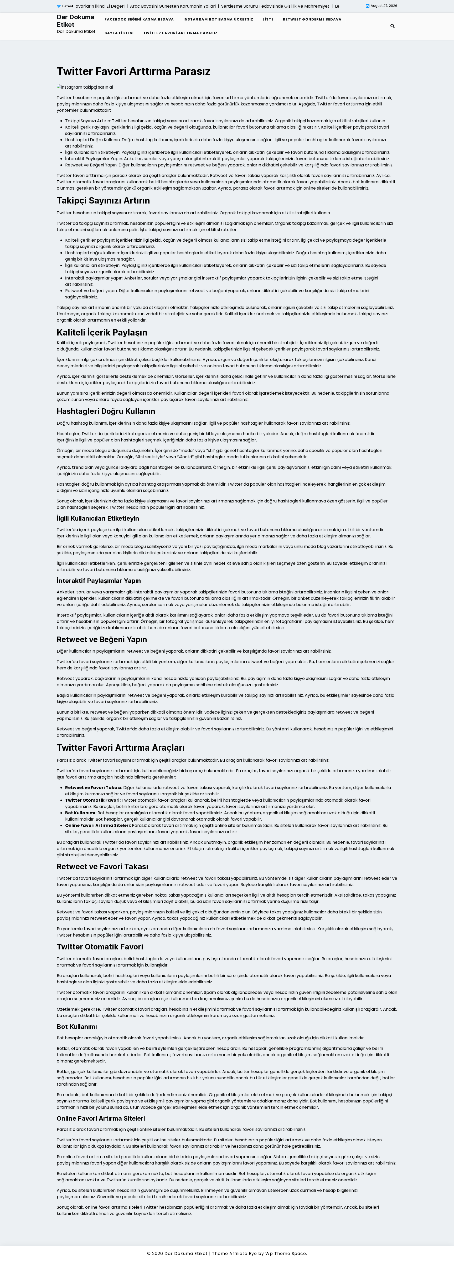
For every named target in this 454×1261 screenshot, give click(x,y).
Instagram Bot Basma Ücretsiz (218, 19)
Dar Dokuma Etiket (75, 20)
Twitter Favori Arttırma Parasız (180, 32)
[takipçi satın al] (85, 87)
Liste (268, 19)
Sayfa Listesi (119, 32)
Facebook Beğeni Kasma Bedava (139, 19)
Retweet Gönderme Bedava (312, 19)
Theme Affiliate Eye (234, 1253)
